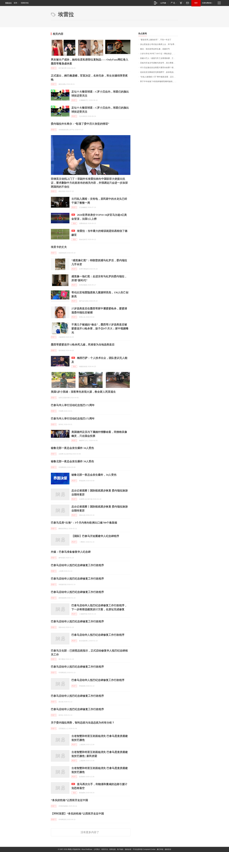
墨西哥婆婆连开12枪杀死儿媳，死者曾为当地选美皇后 (82, 344)
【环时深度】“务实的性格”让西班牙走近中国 (77, 813)
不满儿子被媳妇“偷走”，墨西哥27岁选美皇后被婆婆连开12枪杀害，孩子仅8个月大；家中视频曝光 (99, 328)
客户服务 (120, 849)
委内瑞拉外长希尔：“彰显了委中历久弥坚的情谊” (80, 123)
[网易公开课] (164, 3)
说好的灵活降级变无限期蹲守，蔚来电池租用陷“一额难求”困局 (159, 72)
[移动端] (155, 3)
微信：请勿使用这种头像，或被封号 (155, 49)
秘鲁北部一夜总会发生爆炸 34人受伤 (72, 447)
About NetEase (86, 849)
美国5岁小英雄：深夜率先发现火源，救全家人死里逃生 (83, 391)
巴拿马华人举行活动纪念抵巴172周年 (73, 405)
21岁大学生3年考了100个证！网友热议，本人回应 (159, 54)
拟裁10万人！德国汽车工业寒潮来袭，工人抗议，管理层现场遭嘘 (159, 58)
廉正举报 (160, 849)
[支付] (181, 3)
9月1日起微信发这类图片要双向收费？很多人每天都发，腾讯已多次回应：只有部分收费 (159, 68)
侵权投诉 (168, 849)
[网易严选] (173, 3)
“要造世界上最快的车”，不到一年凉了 (155, 40)
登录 (196, 3)
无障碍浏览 (25, 3)
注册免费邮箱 (207, 3)
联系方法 (105, 849)
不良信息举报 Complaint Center (144, 849)
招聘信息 (112, 849)
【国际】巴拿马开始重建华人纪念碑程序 (95, 536)
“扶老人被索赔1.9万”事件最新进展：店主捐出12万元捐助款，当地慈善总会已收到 (159, 77)
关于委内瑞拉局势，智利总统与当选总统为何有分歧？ (82, 722)
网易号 (53, 68)
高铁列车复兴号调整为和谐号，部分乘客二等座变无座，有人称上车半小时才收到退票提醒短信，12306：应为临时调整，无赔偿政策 (159, 63)
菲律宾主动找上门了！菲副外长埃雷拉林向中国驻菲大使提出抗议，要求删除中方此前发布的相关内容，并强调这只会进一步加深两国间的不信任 (89, 182)
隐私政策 (128, 849)
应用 (15, 3)
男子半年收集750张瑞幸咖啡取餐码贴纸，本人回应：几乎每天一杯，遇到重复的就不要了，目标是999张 (159, 81)
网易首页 (8, 3)
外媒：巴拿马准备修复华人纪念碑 (71, 551)
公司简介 (97, 849)
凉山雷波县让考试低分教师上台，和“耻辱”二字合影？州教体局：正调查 (159, 44)
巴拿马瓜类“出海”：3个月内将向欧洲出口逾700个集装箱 (84, 522)
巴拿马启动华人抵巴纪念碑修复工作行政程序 (77, 565)
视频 (74, 223)
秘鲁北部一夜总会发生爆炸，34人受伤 (93, 474)
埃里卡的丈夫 (59, 246)
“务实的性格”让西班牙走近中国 (69, 800)
